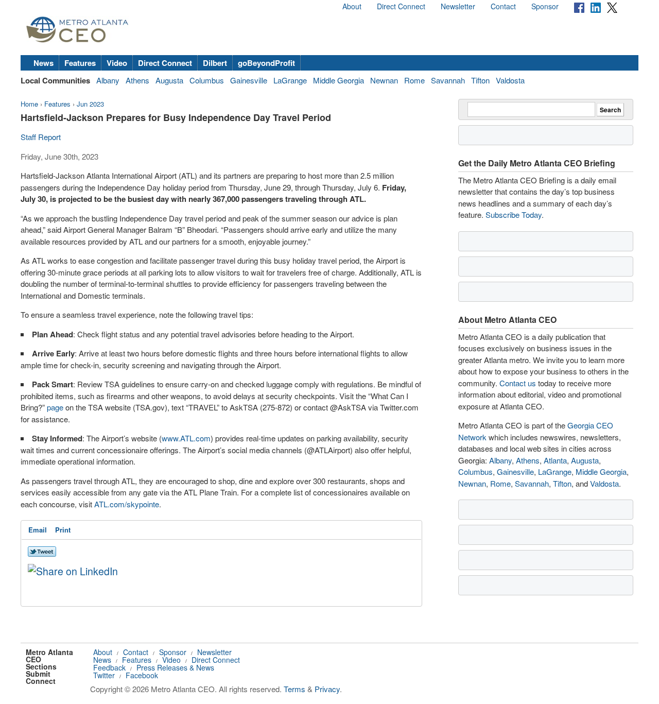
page (55, 407)
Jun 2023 (90, 104)
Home (29, 104)
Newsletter (458, 6)
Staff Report (41, 136)
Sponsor (545, 6)
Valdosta (510, 80)
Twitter (104, 675)
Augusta (169, 80)
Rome (414, 80)
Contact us (517, 382)
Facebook (142, 675)
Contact (503, 6)
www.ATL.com (186, 438)
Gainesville (248, 80)
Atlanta (555, 460)
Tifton (480, 80)
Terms (294, 688)
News (43, 62)
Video (117, 62)
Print (63, 530)
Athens (137, 80)
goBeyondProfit (266, 62)
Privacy (327, 688)
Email (37, 530)
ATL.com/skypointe (126, 504)
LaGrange (290, 80)
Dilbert (215, 62)
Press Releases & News (175, 667)
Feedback (109, 667)
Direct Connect (401, 6)
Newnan (384, 80)
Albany (107, 80)
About (351, 6)
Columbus (206, 80)
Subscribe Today (513, 214)
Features (80, 62)
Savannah (448, 80)
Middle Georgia (338, 80)
